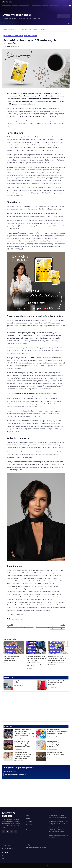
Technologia (29, 824)
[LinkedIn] (7, 2)
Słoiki (3, 856)
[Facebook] (3, 2)
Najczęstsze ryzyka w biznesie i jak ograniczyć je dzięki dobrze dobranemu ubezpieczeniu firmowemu (57, 659)
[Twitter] (7, 831)
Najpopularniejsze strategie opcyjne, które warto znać (59, 836)
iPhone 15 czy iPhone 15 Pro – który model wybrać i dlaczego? (20, 685)
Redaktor (7, 46)
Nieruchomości (10, 651)
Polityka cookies (6, 845)
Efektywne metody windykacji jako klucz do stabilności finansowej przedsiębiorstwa (8, 756)
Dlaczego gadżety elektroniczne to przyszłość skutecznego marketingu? (41, 734)
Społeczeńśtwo (55, 648)
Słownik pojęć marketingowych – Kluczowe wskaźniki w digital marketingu (41, 745)
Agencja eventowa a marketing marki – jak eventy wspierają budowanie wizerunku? (8, 745)
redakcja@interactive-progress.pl (15, 774)
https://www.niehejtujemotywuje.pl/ (19, 586)
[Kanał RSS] (15, 831)
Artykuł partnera (10, 35)
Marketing (31, 651)
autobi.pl (4, 858)
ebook (12, 619)
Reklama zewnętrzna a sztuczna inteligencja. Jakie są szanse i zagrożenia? (54, 685)
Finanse (28, 818)
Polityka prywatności (7, 848)
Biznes (20, 35)
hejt (21, 619)
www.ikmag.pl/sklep (46, 467)
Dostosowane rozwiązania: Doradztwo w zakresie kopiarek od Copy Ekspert (50, 627)
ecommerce (31, 645)
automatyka (32, 642)
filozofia (17, 619)
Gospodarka (29, 821)
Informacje (31, 648)
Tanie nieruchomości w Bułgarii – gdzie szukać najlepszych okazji (11, 658)
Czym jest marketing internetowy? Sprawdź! (41, 756)
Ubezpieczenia (54, 651)
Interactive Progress (17, 15)
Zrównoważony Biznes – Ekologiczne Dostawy (20, 626)
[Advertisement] (36, 707)
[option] (31, 685)
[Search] (68, 23)
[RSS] (10, 2)
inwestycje (9, 648)
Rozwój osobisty (30, 35)
